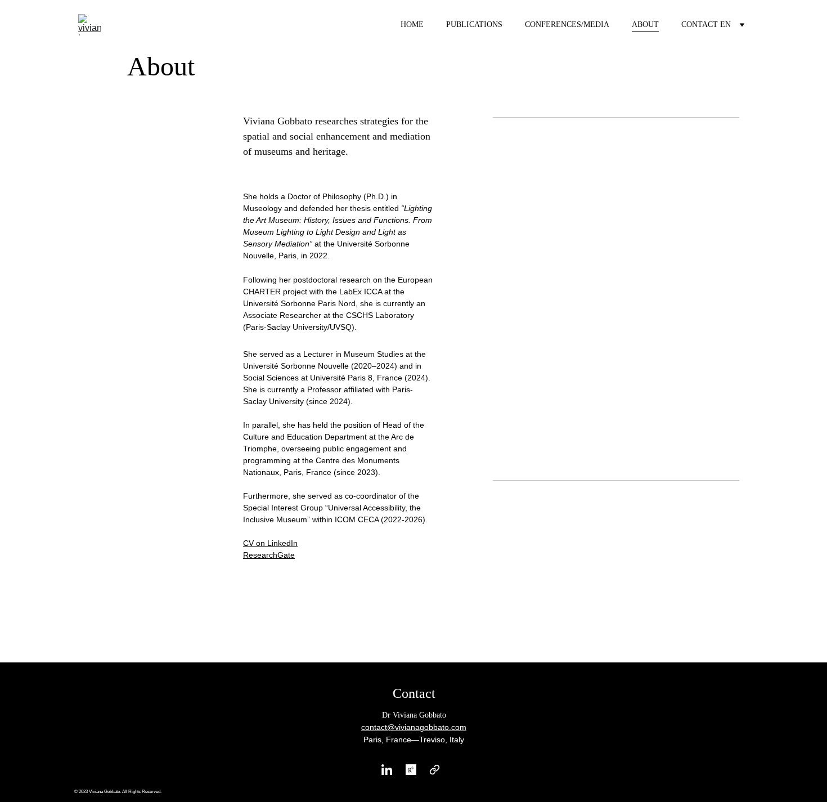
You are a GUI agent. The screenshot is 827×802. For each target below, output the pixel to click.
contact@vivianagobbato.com (413, 727)
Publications (474, 24)
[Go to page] (434, 769)
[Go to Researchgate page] (411, 769)
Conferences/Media (567, 24)
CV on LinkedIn (270, 543)
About (645, 24)
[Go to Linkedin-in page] (386, 769)
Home (412, 24)
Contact (699, 24)
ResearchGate (269, 554)
